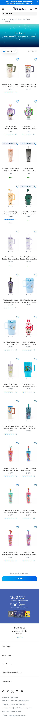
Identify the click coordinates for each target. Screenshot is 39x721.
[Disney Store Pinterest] (17, 691)
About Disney (5, 712)
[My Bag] (36, 9)
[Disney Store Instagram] (8, 691)
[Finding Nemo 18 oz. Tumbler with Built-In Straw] (28, 370)
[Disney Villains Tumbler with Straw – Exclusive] (28, 197)
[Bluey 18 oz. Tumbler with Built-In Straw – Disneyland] (10, 328)
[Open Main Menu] (3, 9)
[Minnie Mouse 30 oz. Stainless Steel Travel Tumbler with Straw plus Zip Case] (28, 328)
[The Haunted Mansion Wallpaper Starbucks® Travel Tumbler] (10, 286)
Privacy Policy (5, 704)
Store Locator (7, 664)
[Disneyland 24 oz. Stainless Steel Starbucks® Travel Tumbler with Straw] (28, 538)
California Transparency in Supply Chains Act (14, 715)
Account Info (6, 655)
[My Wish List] (31, 9)
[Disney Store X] (12, 691)
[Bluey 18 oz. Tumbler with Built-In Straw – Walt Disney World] (28, 286)
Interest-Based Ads (16, 712)
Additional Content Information (19, 701)
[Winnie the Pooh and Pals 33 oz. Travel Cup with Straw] (10, 70)
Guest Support (7, 647)
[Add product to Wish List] (17, 59)
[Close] (37, 1)
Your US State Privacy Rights (18, 704)
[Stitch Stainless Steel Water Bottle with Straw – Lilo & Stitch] (28, 412)
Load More (19, 579)
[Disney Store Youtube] (21, 691)
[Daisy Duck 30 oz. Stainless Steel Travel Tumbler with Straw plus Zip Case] (10, 112)
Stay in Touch (6, 681)
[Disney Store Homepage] (19, 9)
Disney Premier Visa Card (12, 673)
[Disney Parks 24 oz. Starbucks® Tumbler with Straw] (10, 370)
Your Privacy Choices (7, 708)
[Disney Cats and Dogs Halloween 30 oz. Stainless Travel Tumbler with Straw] (10, 207)
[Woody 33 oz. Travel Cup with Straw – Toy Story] (28, 70)
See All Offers (29, 3)
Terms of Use (5, 701)
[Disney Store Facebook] (3, 691)
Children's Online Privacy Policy (23, 708)
